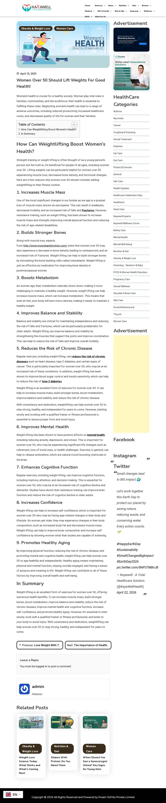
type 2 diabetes (52, 381)
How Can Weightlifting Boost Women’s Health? (48, 129)
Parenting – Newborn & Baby (128, 265)
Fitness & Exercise (122, 167)
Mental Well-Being (122, 244)
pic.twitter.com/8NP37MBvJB (137, 567)
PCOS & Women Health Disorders (130, 272)
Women (145, 6)
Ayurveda (118, 118)
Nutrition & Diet (61, 749)
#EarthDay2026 (128, 561)
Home (87, 6)
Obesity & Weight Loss (35, 28)
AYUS (87, 17)
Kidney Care (119, 230)
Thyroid (117, 314)
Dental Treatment (122, 139)
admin (38, 686)
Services (99, 6)
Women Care (64, 28)
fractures (88, 210)
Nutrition (123, 6)
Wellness (148, 11)
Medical (88, 11)
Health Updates (121, 188)
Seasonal (134, 11)
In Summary (28, 133)
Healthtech (119, 202)
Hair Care (118, 181)
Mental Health (120, 237)
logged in (41, 666)
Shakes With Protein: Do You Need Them (60, 761)
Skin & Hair (119, 11)
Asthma (117, 111)
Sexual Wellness (121, 286)
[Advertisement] (131, 384)
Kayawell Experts (122, 216)
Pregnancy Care (121, 279)
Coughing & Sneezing (124, 132)
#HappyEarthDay (129, 544)
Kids (134, 6)
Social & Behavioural (123, 307)
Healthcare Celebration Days (127, 195)
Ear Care (117, 153)
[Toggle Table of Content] (73, 124)
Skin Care (118, 300)
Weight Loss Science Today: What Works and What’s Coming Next (29, 765)
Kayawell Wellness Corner (126, 223)
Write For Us (100, 17)
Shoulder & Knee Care (124, 293)
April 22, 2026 (126, 592)
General (117, 174)
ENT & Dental (103, 11)
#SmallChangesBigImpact (135, 556)
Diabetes (118, 146)
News (110, 6)
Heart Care (118, 209)
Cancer (117, 125)
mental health (96, 434)
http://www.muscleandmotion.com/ (45, 245)
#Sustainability (127, 550)
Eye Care (118, 160)
